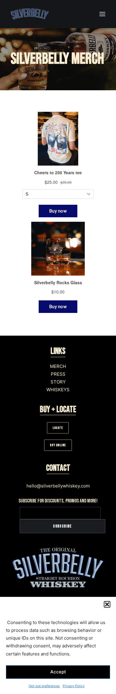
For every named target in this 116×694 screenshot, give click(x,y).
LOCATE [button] (58, 428)
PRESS (58, 374)
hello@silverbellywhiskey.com (58, 486)
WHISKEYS (58, 389)
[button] (107, 604)
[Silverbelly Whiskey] (30, 14)
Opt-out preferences (44, 686)
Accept (58, 672)
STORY (58, 382)
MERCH (58, 366)
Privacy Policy (73, 686)
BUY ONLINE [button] (58, 445)
